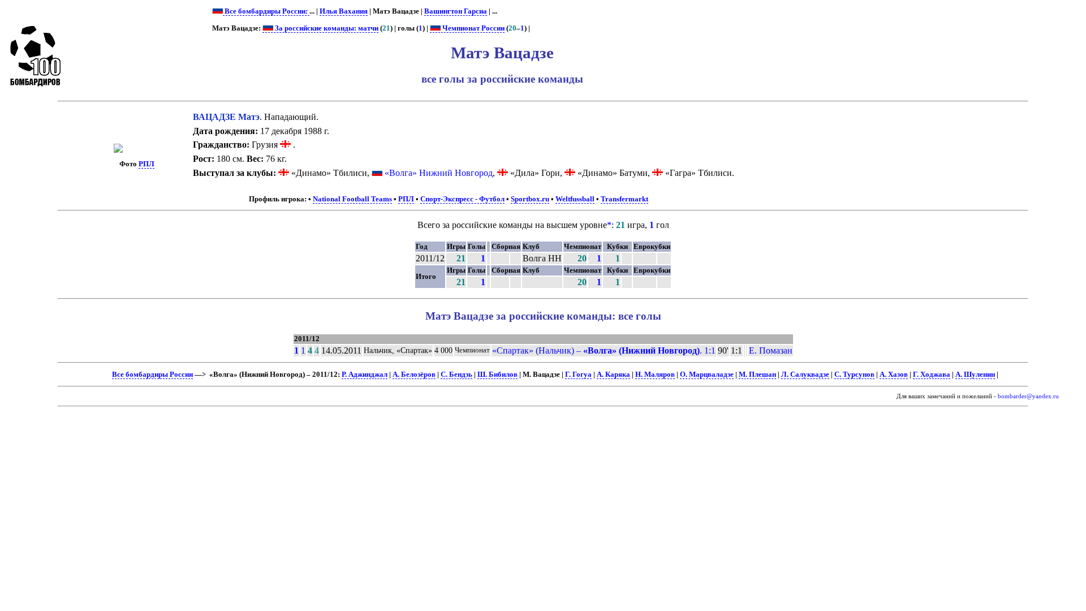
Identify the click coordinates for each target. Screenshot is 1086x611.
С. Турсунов (854, 374)
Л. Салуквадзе (805, 374)
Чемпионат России (473, 28)
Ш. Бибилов (497, 374)
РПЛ (146, 164)
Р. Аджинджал (364, 374)
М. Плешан (757, 374)
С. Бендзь (456, 374)
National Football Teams (352, 199)
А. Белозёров (414, 374)
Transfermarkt (624, 199)
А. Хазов (894, 374)
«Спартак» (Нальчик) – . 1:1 (604, 350)
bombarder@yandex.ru (1028, 396)
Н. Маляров (655, 374)
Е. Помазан (770, 350)
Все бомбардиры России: (266, 11)
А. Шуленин (975, 374)
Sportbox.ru (530, 199)
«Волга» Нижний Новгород (439, 173)
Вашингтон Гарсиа (455, 11)
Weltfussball (574, 199)
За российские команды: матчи (325, 28)
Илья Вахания (344, 11)
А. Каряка (613, 374)
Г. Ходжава (931, 374)
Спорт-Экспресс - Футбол (462, 199)
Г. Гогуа (578, 374)
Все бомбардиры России (152, 374)
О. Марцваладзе (707, 374)
